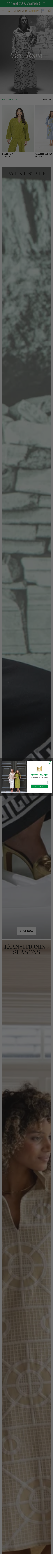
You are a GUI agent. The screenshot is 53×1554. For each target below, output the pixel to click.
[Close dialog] (50, 762)
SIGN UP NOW (39, 787)
